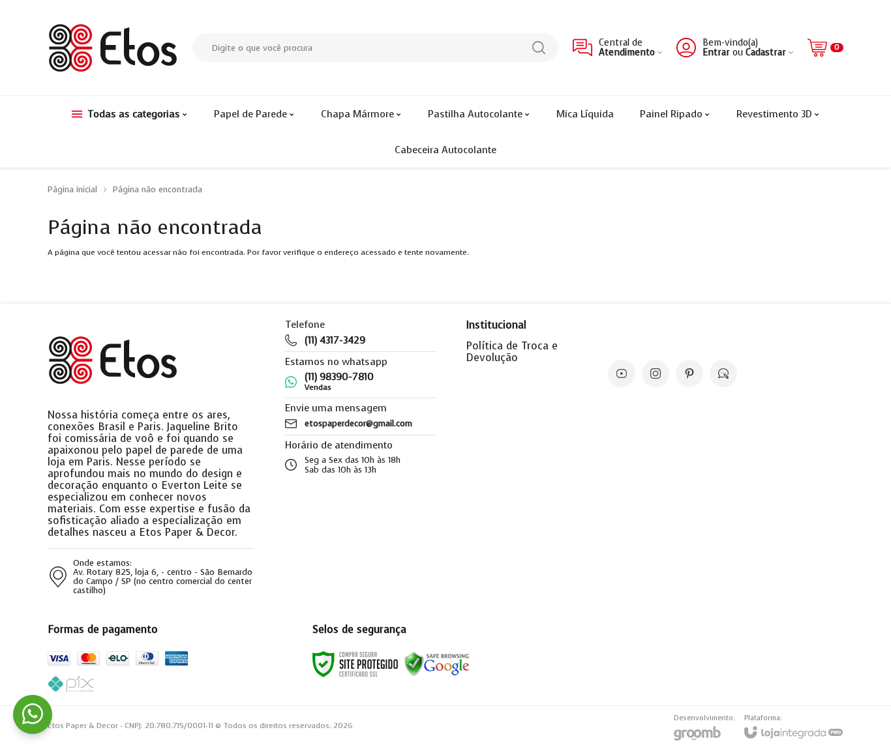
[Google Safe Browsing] (437, 663)
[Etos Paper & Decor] (113, 47)
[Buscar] (539, 47)
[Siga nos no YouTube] (621, 373)
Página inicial (72, 189)
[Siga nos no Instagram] (655, 373)
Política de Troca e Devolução (512, 351)
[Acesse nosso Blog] (723, 373)
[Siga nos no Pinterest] (689, 373)
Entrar (716, 52)
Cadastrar (766, 52)
